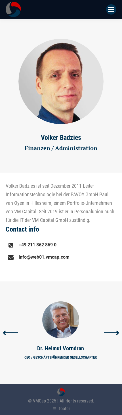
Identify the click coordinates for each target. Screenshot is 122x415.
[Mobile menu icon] (111, 9)
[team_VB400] (61, 81)
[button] (10, 332)
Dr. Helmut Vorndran (60, 348)
